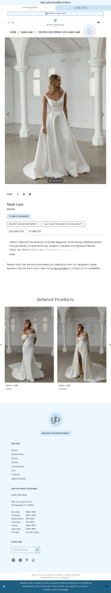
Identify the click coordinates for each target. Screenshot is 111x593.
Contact (16, 475)
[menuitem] (30, 8)
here (65, 590)
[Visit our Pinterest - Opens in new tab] (27, 560)
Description (16, 231)
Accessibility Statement (53, 575)
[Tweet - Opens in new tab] (18, 194)
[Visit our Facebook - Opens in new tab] (13, 560)
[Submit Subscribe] (37, 550)
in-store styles (59, 268)
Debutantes (17, 454)
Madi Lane (27, 32)
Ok (106, 586)
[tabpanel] (55, 110)
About (15, 459)
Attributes (34, 231)
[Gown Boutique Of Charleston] (55, 22)
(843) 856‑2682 (19, 495)
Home (13, 32)
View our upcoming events (55, 2)
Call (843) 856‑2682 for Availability (62, 224)
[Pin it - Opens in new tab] (24, 194)
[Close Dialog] (4, 586)
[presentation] (29, 345)
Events (15, 463)
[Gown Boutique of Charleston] (55, 420)
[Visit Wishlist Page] (99, 22)
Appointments (19, 479)
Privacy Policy (37, 575)
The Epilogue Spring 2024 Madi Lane (59, 32)
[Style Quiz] (89, 31)
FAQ (13, 471)
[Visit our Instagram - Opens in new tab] (20, 560)
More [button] (12, 254)
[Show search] (103, 22)
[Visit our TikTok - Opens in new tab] (33, 560)
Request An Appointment (22, 224)
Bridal (14, 450)
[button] (8, 22)
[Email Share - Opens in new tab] (30, 194)
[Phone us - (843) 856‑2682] (13, 22)
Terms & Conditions (72, 575)
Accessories (18, 467)
